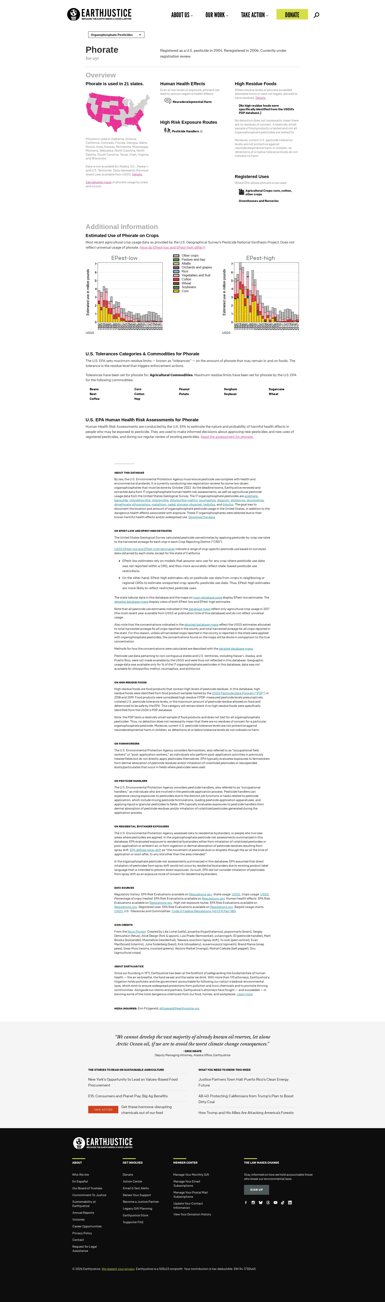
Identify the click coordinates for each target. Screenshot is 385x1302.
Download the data (201, 517)
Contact (78, 1240)
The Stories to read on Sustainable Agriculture (126, 1070)
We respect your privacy (118, 1269)
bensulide (121, 500)
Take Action (253, 15)
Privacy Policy (82, 1233)
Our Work (215, 15)
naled (171, 504)
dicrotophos (255, 500)
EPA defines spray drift (145, 850)
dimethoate (122, 504)
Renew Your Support (137, 1195)
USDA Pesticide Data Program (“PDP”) (238, 693)
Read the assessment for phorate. (227, 437)
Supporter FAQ (133, 1222)
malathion (159, 504)
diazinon (223, 500)
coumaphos (207, 500)
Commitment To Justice (89, 1195)
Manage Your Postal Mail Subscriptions (190, 1194)
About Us (180, 15)
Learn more (245, 994)
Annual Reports (83, 1213)
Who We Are (80, 1174)
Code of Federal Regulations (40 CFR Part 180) (204, 911)
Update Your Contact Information (188, 1205)
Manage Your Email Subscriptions (186, 1183)
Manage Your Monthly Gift (191, 1174)
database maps (199, 609)
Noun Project (137, 931)
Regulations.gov (200, 894)
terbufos (209, 504)
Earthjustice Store (135, 1215)
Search (316, 14)
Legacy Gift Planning (137, 1208)
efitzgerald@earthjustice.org (179, 1008)
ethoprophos (141, 504)
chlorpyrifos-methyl (184, 500)
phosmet (195, 504)
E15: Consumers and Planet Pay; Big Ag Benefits (128, 1096)
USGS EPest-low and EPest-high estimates (144, 549)
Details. (137, 174)
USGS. (236, 894)
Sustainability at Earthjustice (84, 1204)
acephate (251, 496)
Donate (292, 15)
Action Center (132, 1181)
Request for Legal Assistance (84, 1248)
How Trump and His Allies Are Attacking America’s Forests (246, 1112)
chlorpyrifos (160, 500)
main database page (207, 597)
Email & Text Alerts (136, 1188)
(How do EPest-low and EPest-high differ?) (172, 247)
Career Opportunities (87, 1226)
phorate (182, 504)
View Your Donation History (192, 1214)
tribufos (228, 504)
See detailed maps (98, 182)
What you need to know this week (225, 1070)
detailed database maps (131, 602)
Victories (78, 1219)
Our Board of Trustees (87, 1188)
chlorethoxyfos (139, 500)
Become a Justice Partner (141, 1202)
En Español (80, 1181)
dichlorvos (238, 500)
